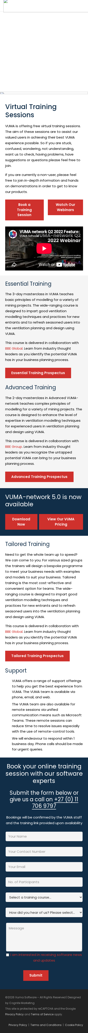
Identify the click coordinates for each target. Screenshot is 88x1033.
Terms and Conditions (46, 1025)
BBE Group (13, 446)
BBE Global (14, 348)
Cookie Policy (74, 1025)
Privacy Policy (14, 1014)
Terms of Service (42, 1014)
